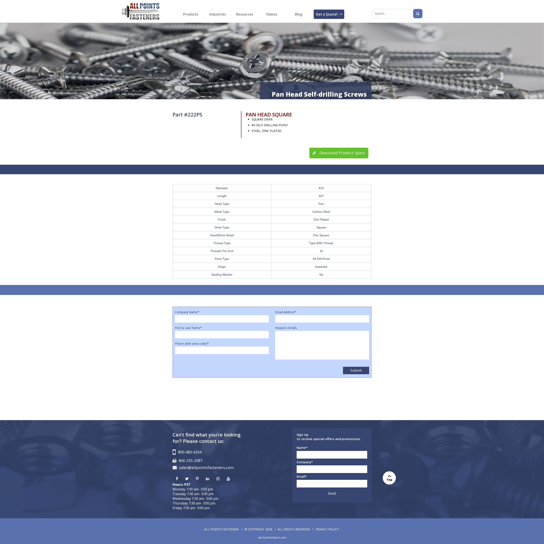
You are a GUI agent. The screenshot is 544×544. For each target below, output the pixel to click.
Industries (217, 14)
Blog (298, 14)
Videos (271, 14)
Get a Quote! (326, 14)
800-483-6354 (190, 452)
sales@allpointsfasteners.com (206, 467)
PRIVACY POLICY (327, 529)
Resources (244, 14)
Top (389, 480)
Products (190, 14)
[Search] (417, 13)
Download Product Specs (341, 152)
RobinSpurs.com (276, 537)
